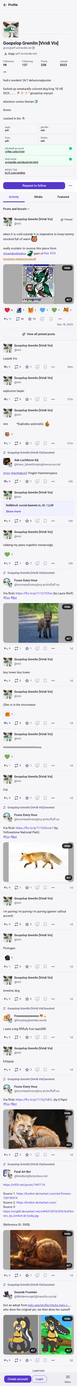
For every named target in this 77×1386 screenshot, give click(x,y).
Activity (14, 197)
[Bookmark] (51, 319)
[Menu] (70, 185)
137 (24, 65)
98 (5, 65)
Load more (38, 1370)
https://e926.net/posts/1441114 (24, 1184)
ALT (69, 299)
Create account (18, 1379)
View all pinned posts (41, 334)
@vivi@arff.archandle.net (17, 47)
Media (38, 197)
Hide (67, 268)
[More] (60, 319)
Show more (13, 511)
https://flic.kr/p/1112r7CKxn (34, 593)
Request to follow (34, 185)
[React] (42, 319)
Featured (63, 197)
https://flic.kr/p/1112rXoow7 (34, 828)
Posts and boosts (15, 209)
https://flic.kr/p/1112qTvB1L (34, 1099)
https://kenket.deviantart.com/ (36, 1202)
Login (39, 1379)
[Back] (4, 5)
